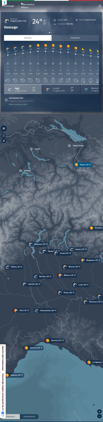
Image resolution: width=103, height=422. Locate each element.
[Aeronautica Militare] (31, 6)
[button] (49, 32)
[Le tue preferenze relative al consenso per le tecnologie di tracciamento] (4, 2)
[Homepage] (8, 6)
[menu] (98, 6)
